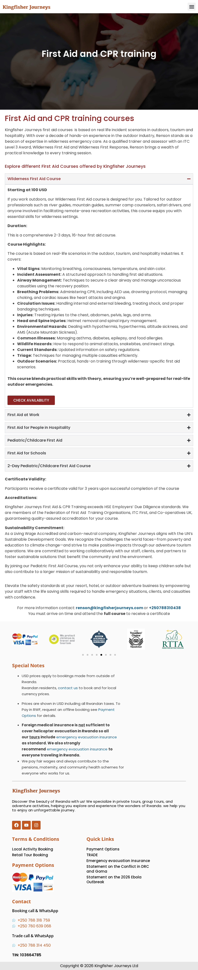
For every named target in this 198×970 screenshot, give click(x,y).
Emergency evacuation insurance (118, 860)
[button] (192, 7)
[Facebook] (16, 825)
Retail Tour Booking (30, 854)
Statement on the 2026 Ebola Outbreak (113, 879)
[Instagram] (36, 825)
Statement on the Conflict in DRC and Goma (117, 869)
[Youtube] (26, 825)
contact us (68, 687)
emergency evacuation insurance (86, 737)
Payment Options (103, 849)
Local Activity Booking (32, 849)
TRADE (92, 854)
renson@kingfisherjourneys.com (109, 608)
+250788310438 (165, 608)
